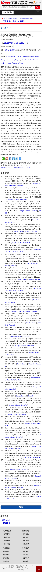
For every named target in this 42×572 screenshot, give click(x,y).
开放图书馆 (6, 523)
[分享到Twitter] (17, 158)
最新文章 (26, 534)
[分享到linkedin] (13, 158)
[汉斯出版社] (9, 2)
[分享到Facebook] (10, 158)
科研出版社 (6, 520)
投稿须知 (6, 551)
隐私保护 (26, 561)
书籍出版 (7, 540)
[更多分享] (20, 158)
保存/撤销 (26, 558)
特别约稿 (6, 561)
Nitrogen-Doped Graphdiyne (10, 60)
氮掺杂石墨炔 (10, 56)
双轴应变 (26, 56)
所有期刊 (7, 534)
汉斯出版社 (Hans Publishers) (24, 566)
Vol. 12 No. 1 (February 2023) (13, 21)
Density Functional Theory (15, 63)
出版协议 (26, 555)
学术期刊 (7, 12)
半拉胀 (19, 56)
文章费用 (26, 540)
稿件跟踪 (6, 555)
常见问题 (6, 558)
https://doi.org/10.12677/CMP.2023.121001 (15, 167)
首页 (5, 18)
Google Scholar (13, 199)
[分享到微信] (3, 158)
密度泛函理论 (34, 56)
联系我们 (7, 544)
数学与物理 (13, 18)
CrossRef (12, 185)
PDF (26, 43)
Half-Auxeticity (26, 60)
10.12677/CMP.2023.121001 (14, 43)
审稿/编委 (26, 544)
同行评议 (26, 537)
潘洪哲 (12, 50)
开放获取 (26, 551)
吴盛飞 (7, 50)
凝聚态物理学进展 (26, 18)
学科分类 (7, 537)
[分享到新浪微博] (6, 158)
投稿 (21, 507)
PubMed (20, 185)
